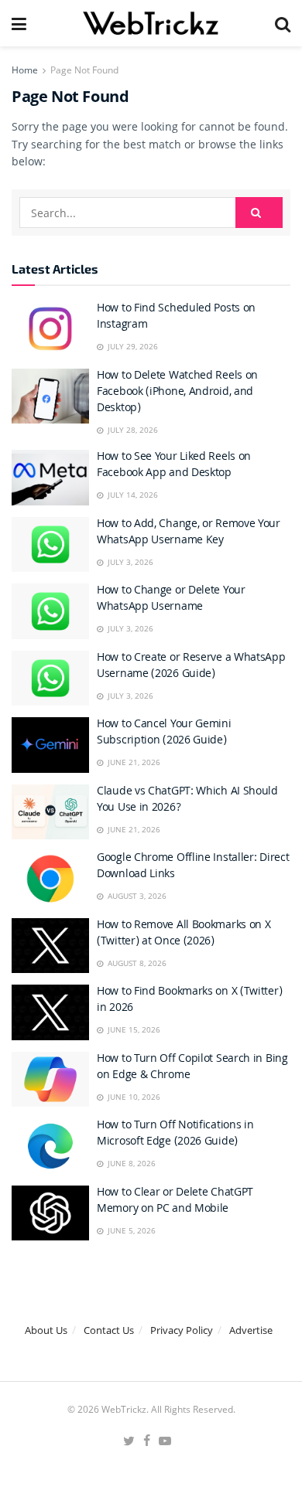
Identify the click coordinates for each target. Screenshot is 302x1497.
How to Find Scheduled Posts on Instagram (176, 317)
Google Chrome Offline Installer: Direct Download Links (193, 866)
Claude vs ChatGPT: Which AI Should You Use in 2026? (187, 800)
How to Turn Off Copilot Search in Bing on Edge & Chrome (192, 1067)
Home (25, 70)
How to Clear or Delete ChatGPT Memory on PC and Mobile (175, 1201)
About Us (46, 1330)
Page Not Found (84, 70)
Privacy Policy (181, 1330)
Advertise (251, 1330)
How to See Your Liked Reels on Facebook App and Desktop (174, 465)
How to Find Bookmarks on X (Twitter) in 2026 (189, 1000)
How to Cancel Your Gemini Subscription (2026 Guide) (164, 733)
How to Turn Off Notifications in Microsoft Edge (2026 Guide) (175, 1134)
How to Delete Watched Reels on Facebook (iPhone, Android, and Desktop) (177, 392)
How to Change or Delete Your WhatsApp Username (171, 599)
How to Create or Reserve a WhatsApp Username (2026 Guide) (191, 666)
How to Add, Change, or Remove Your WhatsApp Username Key (188, 532)
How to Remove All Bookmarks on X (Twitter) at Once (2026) (183, 934)
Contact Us (109, 1330)
